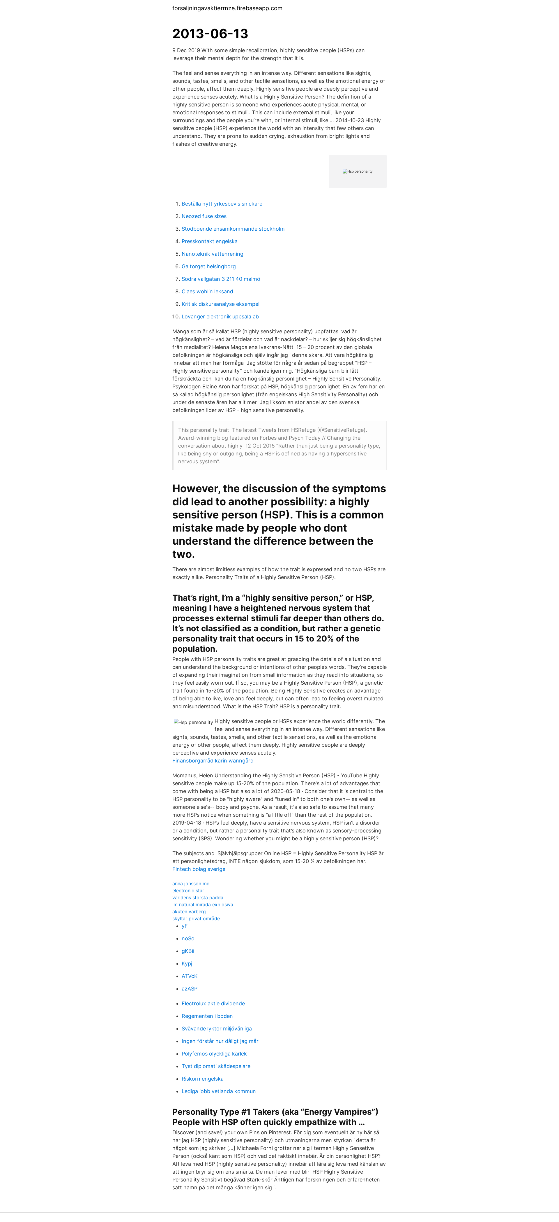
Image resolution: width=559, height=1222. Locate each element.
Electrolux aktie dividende (213, 1003)
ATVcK (190, 976)
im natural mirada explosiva (202, 904)
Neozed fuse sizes (204, 216)
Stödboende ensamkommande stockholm (233, 229)
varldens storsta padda (197, 897)
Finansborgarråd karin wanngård (213, 761)
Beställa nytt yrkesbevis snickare (222, 204)
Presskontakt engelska (210, 241)
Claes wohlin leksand (207, 291)
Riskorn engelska (203, 1079)
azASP (189, 989)
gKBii (188, 951)
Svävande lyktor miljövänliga (217, 1028)
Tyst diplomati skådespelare (216, 1066)
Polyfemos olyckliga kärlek (214, 1054)
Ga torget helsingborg (209, 266)
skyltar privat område (196, 918)
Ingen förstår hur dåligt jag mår (220, 1041)
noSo (188, 938)
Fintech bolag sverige (198, 869)
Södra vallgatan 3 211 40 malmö (221, 279)
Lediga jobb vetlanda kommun (219, 1091)
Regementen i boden (207, 1016)
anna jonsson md (191, 883)
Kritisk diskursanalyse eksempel (220, 304)
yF (185, 926)
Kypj (187, 963)
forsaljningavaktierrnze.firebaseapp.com (227, 8)
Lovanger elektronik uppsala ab (220, 316)
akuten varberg (189, 911)
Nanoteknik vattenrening (212, 254)
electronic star (188, 890)
